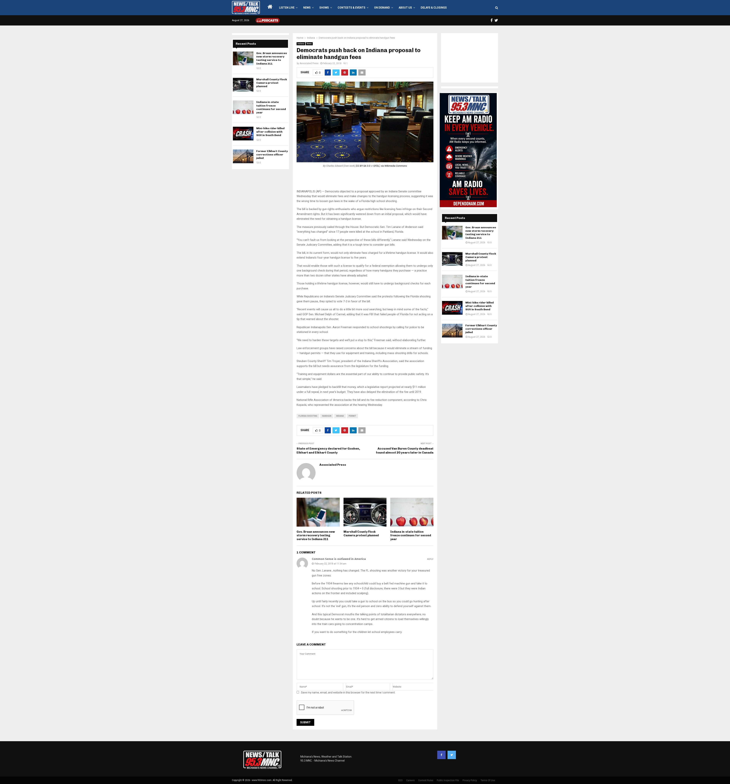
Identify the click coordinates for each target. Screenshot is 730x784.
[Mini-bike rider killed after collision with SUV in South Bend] (243, 133)
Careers (410, 780)
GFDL (376, 165)
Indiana (301, 44)
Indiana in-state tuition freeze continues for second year (410, 535)
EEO (400, 780)
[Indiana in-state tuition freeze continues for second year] (243, 107)
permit (352, 416)
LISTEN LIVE (286, 7)
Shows (324, 7)
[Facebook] (441, 755)
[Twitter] (452, 755)
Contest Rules (425, 780)
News (307, 7)
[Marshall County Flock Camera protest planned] (243, 85)
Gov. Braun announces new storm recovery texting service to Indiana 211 (316, 535)
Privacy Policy (470, 780)
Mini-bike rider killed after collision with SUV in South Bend (270, 132)
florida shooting (307, 416)
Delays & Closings (434, 7)
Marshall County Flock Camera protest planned (361, 533)
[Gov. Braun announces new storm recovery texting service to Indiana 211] (243, 58)
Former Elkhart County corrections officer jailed (272, 155)
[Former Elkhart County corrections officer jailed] (243, 156)
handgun (326, 416)
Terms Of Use (488, 780)
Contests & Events (351, 7)
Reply (430, 559)
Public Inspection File (448, 780)
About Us (405, 7)
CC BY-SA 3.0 (363, 165)
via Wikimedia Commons (394, 165)
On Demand (382, 7)
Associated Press (309, 63)
